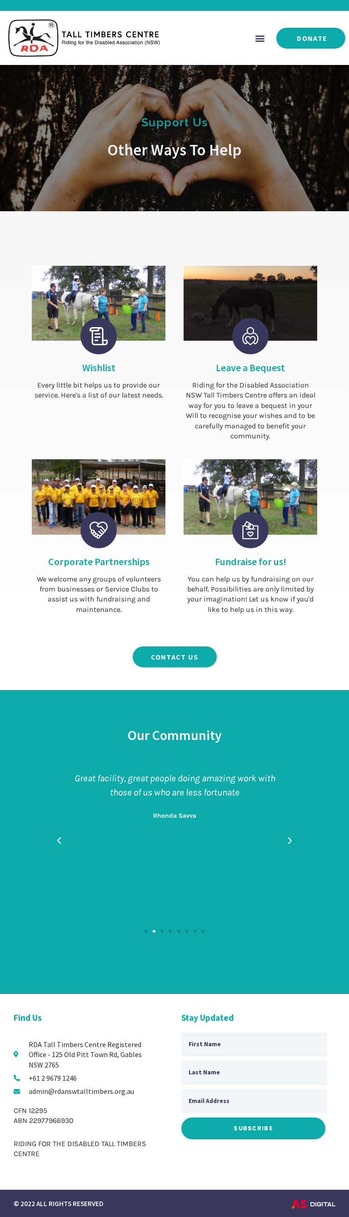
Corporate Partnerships (99, 561)
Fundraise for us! (250, 561)
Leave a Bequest (250, 367)
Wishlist (98, 367)
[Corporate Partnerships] (98, 530)
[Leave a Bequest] (250, 336)
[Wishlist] (98, 336)
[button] (259, 37)
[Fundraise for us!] (250, 530)
